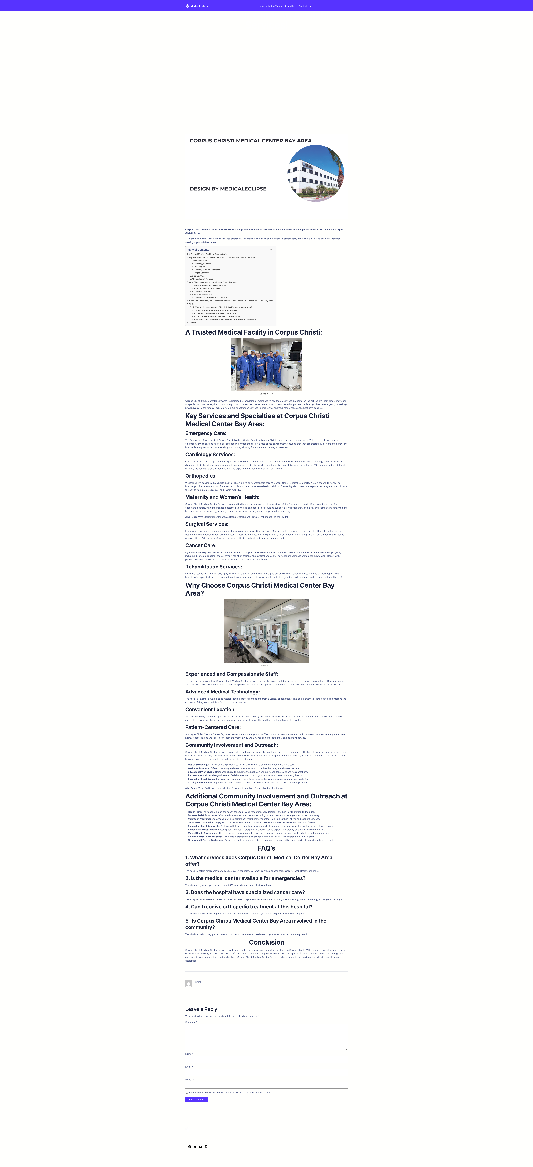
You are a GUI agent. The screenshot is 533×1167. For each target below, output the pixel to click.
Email (189, 1066)
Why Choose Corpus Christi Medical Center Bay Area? (214, 282)
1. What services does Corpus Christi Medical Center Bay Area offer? (222, 307)
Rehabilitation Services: (203, 279)
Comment (191, 1022)
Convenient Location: (203, 291)
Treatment (280, 6)
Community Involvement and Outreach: (210, 297)
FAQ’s (191, 304)
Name (189, 1053)
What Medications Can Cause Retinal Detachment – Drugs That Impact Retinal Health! (242, 516)
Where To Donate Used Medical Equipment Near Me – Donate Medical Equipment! (241, 788)
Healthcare (292, 6)
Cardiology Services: (202, 264)
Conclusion (194, 322)
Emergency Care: (200, 260)
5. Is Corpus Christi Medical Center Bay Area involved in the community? (225, 319)
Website (189, 1079)
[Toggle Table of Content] (270, 250)
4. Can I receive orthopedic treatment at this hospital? (217, 316)
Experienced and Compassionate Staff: (210, 285)
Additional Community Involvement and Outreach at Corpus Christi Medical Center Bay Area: (231, 300)
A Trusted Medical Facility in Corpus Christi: (209, 254)
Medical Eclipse (199, 6)
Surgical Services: (201, 273)
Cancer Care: (199, 276)
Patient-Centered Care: (204, 294)
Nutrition (270, 6)
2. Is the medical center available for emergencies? (215, 310)
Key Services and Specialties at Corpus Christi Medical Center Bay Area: (222, 257)
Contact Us (305, 6)
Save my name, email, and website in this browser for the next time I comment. (230, 1092)
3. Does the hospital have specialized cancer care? (215, 313)
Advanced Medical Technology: (207, 288)
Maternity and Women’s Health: (207, 270)
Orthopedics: (199, 267)
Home (261, 6)
